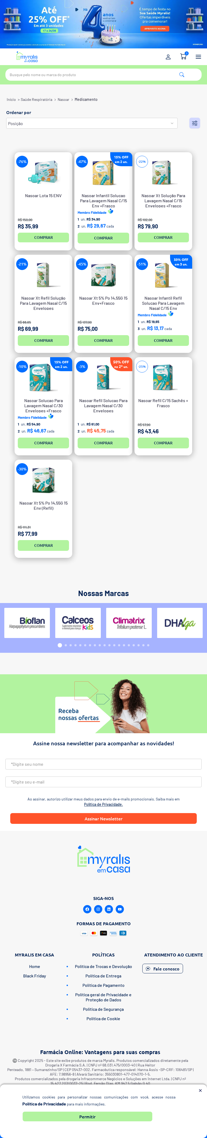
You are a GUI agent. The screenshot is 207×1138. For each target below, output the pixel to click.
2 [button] (66, 645)
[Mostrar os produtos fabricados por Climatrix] (129, 623)
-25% (142, 366)
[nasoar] (43, 377)
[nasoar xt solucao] (163, 172)
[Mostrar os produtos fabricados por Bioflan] (27, 623)
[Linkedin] (109, 909)
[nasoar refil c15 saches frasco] (163, 377)
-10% (22, 366)
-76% (22, 161)
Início (11, 99)
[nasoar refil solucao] (103, 377)
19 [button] (148, 645)
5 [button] (80, 645)
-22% (142, 161)
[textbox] (103, 75)
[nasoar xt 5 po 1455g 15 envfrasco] (103, 275)
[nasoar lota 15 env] (43, 172)
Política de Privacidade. (103, 804)
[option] (27, 623)
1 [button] (60, 645)
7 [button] (90, 645)
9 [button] (100, 645)
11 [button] (109, 645)
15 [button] (129, 645)
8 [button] (95, 645)
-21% (22, 264)
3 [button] (71, 645)
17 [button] (138, 645)
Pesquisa (182, 75)
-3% (82, 366)
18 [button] (143, 645)
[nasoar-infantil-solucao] (103, 172)
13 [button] (119, 645)
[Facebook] (87, 909)
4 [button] (75, 645)
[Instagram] (98, 909)
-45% (82, 264)
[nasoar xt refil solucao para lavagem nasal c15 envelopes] (43, 275)
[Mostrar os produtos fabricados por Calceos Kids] (78, 623)
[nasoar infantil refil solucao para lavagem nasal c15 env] (163, 275)
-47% (82, 161)
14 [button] (124, 645)
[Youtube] (119, 909)
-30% (22, 468)
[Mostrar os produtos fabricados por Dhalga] (180, 623)
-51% (141, 264)
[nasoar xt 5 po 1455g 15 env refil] (43, 480)
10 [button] (105, 645)
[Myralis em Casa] (27, 56)
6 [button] (85, 645)
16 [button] (134, 645)
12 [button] (114, 645)
